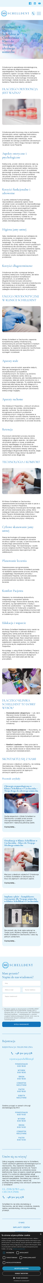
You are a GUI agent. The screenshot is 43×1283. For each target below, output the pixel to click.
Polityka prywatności (19, 1249)
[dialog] (21, 1257)
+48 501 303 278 (23, 1053)
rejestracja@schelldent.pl (21, 1058)
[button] (39, 13)
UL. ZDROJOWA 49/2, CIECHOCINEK (13, 1190)
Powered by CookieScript (21, 1281)
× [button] (40, 1234)
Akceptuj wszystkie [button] (21, 1268)
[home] (16, 13)
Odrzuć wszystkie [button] (21, 1273)
